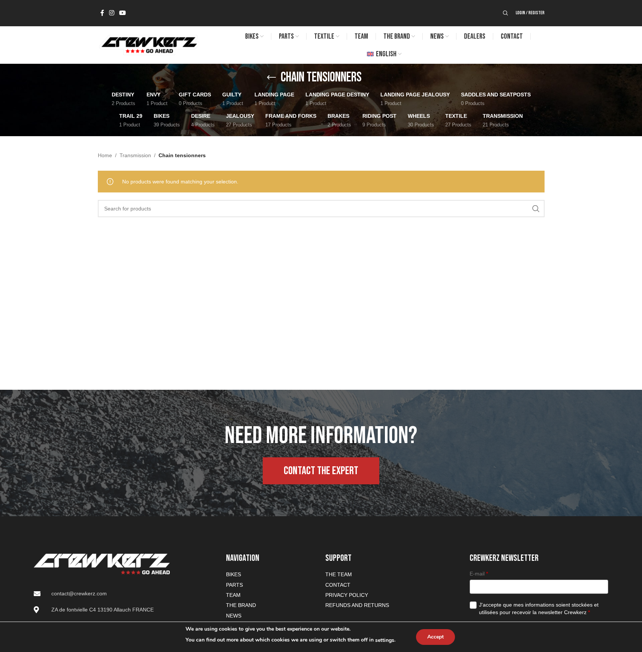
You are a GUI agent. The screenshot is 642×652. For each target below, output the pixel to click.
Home (105, 155)
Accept (435, 636)
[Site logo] (148, 45)
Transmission (135, 155)
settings (384, 640)
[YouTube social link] (123, 13)
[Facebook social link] (102, 13)
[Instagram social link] (112, 13)
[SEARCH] (536, 208)
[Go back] (271, 77)
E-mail (479, 574)
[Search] (505, 13)
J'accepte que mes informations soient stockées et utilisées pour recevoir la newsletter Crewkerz (539, 608)
